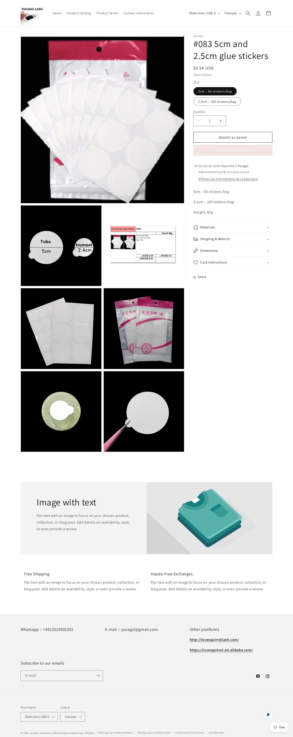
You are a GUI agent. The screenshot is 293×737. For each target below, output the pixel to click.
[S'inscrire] (98, 675)
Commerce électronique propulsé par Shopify (67, 732)
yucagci (34, 732)
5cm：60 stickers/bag (215, 91)
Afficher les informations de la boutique (228, 179)
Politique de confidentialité (153, 732)
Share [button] (202, 277)
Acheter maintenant (233, 150)
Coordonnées (216, 732)
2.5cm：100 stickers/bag (217, 102)
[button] (248, 13)
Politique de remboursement (115, 732)
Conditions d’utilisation (189, 732)
